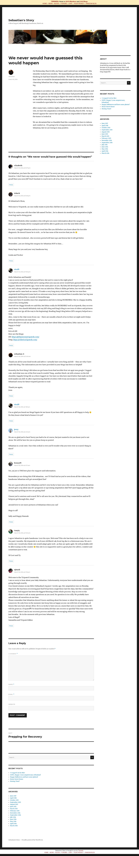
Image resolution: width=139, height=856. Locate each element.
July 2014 (13, 817)
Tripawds (80, 850)
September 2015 (15, 802)
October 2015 (14, 800)
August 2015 (14, 804)
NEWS (50, 3)
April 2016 (13, 798)
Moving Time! (14, 781)
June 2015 (13, 806)
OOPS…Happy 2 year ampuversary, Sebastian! (25, 775)
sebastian (11, 76)
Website (11, 704)
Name (11, 684)
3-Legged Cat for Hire (17, 773)
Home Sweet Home (16, 779)
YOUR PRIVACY (79, 3)
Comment (13, 654)
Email (11, 694)
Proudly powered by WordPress (32, 840)
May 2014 (13, 821)
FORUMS (64, 3)
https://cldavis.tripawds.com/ (25, 340)
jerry (16, 429)
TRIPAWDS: (55, 1)
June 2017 (13, 796)
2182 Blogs (84, 1)
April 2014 (13, 823)
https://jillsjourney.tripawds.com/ (25, 337)
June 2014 (13, 819)
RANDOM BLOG (91, 3)
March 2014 (14, 826)
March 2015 (14, 809)
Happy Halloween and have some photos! (24, 777)
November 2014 (15, 813)
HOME (45, 3)
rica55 (16, 269)
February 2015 (14, 811)
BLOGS (56, 3)
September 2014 (15, 815)
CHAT (70, 3)
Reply (11, 184)
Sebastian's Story (21, 20)
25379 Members (71, 1)
